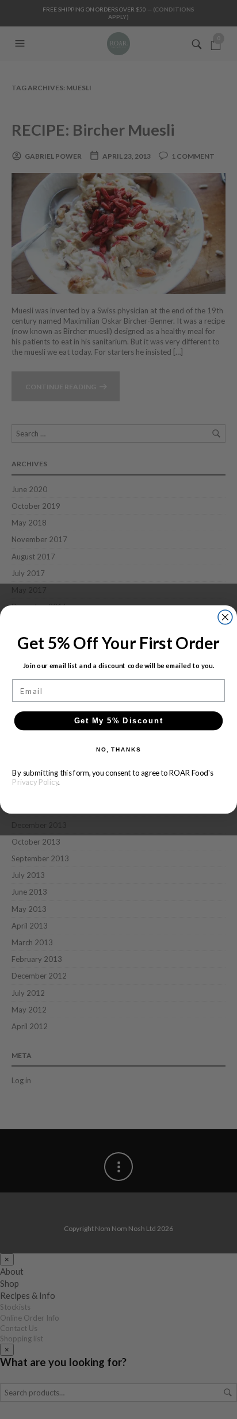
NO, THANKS (118, 749)
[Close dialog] (225, 617)
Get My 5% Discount (118, 720)
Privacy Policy (35, 782)
